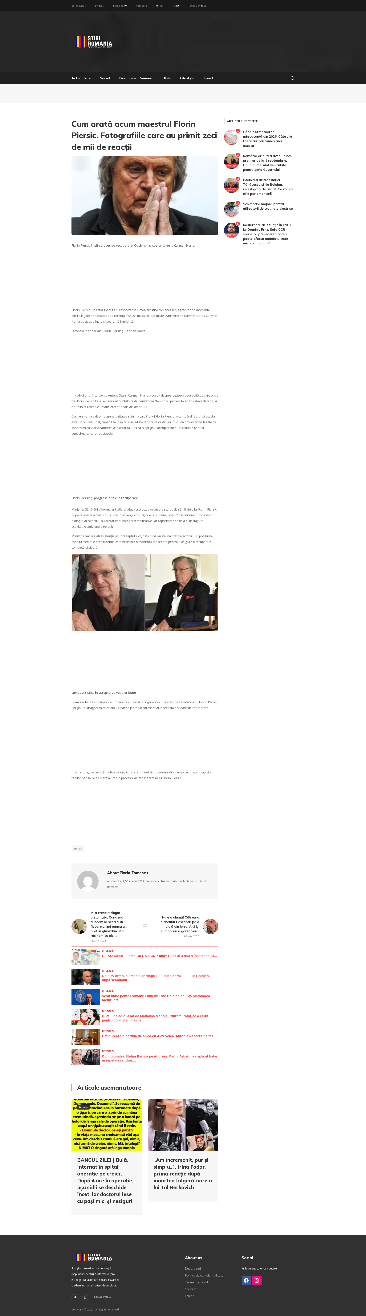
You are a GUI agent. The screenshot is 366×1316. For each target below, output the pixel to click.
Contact (191, 1289)
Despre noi (193, 1268)
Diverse (83, 1107)
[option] (107, 1160)
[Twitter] (75, 1297)
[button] (293, 78)
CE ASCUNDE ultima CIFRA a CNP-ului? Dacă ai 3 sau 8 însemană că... (159, 956)
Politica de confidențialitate (204, 1275)
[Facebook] (246, 1280)
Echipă (189, 1296)
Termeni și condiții (198, 1282)
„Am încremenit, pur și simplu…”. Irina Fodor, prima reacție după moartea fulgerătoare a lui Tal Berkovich (182, 1174)
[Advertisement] (220, 42)
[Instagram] (84, 1297)
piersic (77, 848)
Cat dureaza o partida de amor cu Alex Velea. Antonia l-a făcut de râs (158, 1036)
